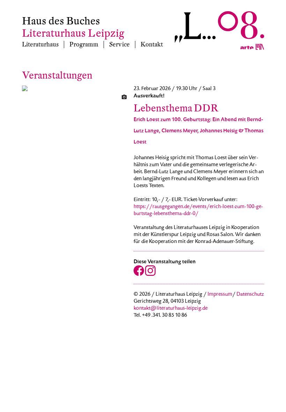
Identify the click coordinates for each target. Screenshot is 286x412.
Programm (83, 44)
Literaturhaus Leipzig (73, 33)
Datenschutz (250, 294)
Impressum (220, 294)
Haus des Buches (61, 21)
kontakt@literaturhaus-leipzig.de (171, 308)
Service (119, 44)
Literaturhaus (40, 44)
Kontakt (152, 44)
